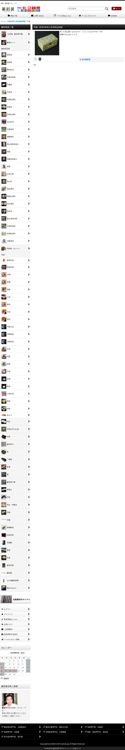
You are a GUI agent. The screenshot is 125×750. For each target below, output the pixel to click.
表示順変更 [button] (86, 59)
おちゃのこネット (59, 748)
